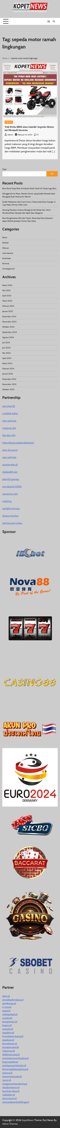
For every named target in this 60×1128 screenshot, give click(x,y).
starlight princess (11, 508)
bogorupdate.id (10, 1061)
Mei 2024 (6, 353)
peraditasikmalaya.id (12, 999)
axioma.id (7, 1072)
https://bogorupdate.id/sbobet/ (18, 442)
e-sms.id (6, 1007)
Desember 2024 (9, 316)
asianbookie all (10, 464)
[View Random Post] (48, 21)
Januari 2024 (7, 374)
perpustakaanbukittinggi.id (15, 1102)
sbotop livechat (10, 515)
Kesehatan (6, 258)
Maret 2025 (7, 301)
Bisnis (4, 237)
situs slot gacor (10, 450)
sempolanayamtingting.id (15, 1058)
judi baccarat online (12, 523)
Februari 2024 (8, 368)
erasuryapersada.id (12, 1076)
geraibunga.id (9, 1003)
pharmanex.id (9, 1098)
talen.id (6, 996)
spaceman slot (10, 493)
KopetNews (28, 1120)
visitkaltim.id (8, 1094)
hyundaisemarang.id (12, 1036)
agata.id (6, 1010)
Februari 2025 (8, 306)
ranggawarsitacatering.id (14, 1083)
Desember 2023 (9, 379)
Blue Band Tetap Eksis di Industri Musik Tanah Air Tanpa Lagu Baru (29, 188)
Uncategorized (8, 269)
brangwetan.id (9, 1021)
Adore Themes (10, 1123)
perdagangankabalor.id (14, 1065)
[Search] (54, 21)
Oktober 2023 (8, 389)
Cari (4, 169)
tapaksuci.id (8, 1039)
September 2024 (9, 332)
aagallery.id (8, 1032)
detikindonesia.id (11, 1054)
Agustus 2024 (8, 337)
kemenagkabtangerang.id (15, 1069)
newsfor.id (7, 1029)
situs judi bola (9, 420)
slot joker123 (8, 406)
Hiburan (9, 122)
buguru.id (7, 1025)
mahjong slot (9, 428)
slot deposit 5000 (12, 486)
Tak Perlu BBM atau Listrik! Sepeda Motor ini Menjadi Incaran (29, 128)
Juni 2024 (6, 348)
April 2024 (6, 358)
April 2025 (6, 295)
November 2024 (9, 322)
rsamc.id (6, 1080)
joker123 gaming (10, 479)
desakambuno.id (10, 1087)
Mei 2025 (6, 290)
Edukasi (5, 242)
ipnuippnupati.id (10, 1047)
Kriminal (5, 263)
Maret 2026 (7, 285)
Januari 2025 (7, 311)
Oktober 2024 (8, 327)
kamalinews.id (9, 1043)
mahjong (7, 501)
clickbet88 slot (10, 472)
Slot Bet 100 (8, 435)
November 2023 (9, 384)
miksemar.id (8, 1050)
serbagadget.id (9, 1014)
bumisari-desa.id (10, 1091)
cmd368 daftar (10, 413)
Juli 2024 (6, 342)
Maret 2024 (7, 363)
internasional (7, 253)
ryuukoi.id (7, 1018)
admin (10, 135)
